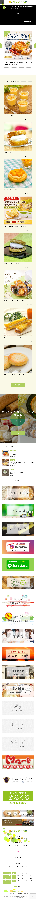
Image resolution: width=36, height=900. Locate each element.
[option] (18, 50)
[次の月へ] (32, 863)
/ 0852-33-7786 (19, 842)
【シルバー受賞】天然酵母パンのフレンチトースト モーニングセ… (22, 453)
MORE (17, 480)
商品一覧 (17, 385)
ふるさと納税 (13, 450)
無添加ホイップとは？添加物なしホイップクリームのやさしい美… (22, 472)
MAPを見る (18, 857)
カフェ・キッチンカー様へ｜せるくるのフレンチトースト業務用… (22, 463)
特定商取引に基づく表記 (23, 893)
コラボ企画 (12, 460)
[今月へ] (9, 862)
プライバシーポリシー (12, 893)
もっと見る (17, 433)
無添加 (11, 469)
